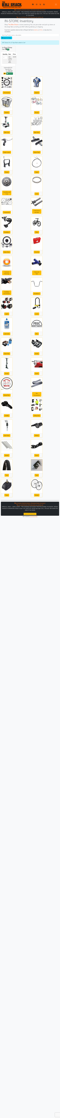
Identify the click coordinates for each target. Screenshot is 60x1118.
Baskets (7, 112)
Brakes (7, 172)
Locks (36, 314)
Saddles (7, 415)
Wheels (37, 495)
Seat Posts (6, 435)
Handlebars (37, 293)
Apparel (37, 92)
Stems (36, 455)
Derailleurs (6, 232)
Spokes (7, 455)
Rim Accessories (37, 394)
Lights (6, 314)
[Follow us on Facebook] (33, 4)
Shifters (37, 435)
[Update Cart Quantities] (8, 49)
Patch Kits (6, 353)
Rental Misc (7, 395)
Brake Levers (6, 152)
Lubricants (6, 334)
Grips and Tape (36, 272)
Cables (36, 172)
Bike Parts (36, 132)
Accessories (7, 92)
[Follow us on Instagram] (37, 4)
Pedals (36, 353)
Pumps (6, 373)
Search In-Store (7, 38)
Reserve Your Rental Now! (30, 514)
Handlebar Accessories (7, 292)
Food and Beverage (6, 272)
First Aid (37, 252)
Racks (36, 373)
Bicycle (37, 112)
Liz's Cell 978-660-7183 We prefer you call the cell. (30, 17)
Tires (6, 475)
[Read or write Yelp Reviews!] (40, 4)
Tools (36, 475)
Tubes (6, 495)
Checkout (10, 73)
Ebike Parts (7, 252)
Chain (36, 194)
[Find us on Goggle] (44, 4)
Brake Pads (37, 152)
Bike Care (6, 132)
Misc (37, 334)
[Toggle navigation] (56, 4)
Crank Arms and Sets (37, 211)
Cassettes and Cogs (6, 193)
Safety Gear (37, 415)
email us (36, 30)
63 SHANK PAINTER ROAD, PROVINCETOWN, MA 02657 (30, 10)
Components (7, 212)
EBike (36, 232)
